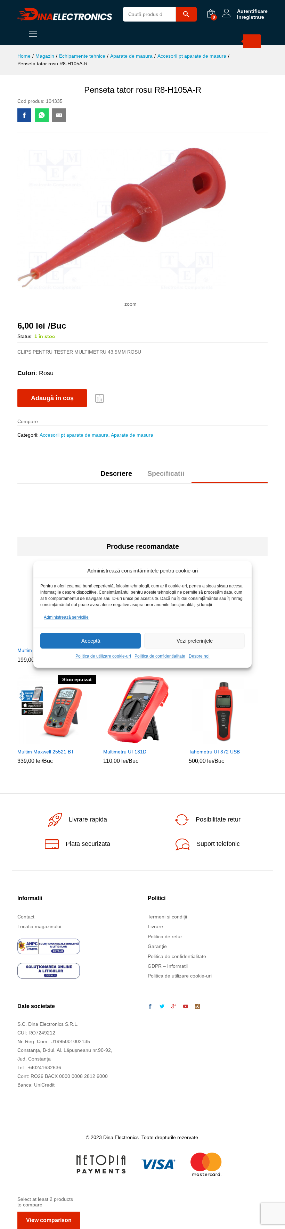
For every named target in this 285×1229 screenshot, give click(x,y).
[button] (133, 740)
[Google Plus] (174, 1007)
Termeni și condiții (167, 916)
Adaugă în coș (52, 398)
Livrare (155, 926)
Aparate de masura (132, 435)
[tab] (116, 476)
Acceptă (90, 641)
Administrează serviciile (66, 617)
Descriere (116, 473)
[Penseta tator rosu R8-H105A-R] (24, 115)
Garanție (157, 946)
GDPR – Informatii (168, 966)
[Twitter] (162, 1007)
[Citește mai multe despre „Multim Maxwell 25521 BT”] (48, 740)
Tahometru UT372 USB (214, 751)
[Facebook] (150, 1007)
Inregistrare (250, 17)
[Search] (252, 41)
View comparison (49, 1220)
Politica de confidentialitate (160, 656)
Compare (100, 398)
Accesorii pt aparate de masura (74, 435)
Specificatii (166, 473)
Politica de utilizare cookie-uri (103, 656)
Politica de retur (165, 936)
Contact (25, 916)
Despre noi (199, 656)
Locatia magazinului (39, 926)
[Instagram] (197, 1007)
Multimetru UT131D (124, 751)
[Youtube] (186, 1007)
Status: (25, 336)
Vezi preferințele (195, 641)
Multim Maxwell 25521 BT (45, 751)
